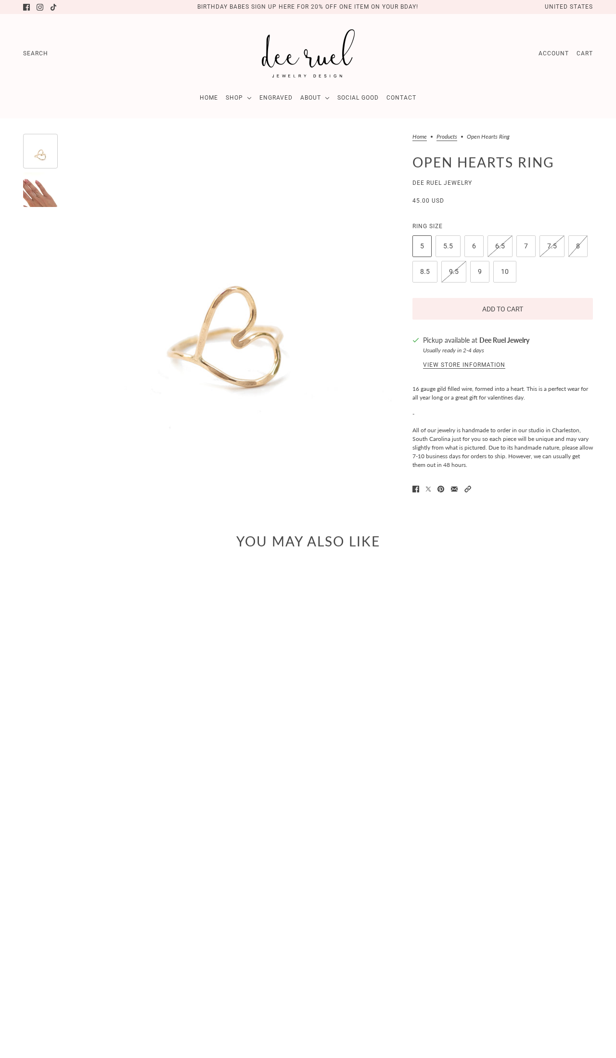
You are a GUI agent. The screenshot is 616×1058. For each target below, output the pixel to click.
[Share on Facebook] (416, 489)
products (446, 137)
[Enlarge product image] (229, 301)
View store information (464, 365)
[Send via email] (454, 489)
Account (554, 53)
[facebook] (26, 7)
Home (419, 137)
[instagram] (40, 7)
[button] (467, 489)
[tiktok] (53, 7)
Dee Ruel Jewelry (442, 183)
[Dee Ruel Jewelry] (308, 53)
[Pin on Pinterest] (441, 489)
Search (35, 53)
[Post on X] (428, 489)
